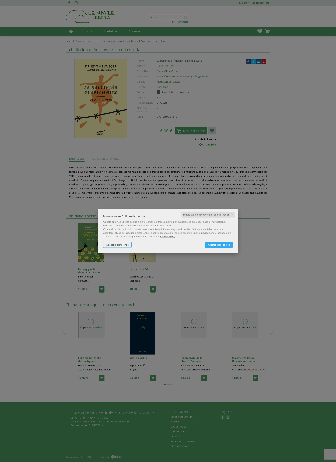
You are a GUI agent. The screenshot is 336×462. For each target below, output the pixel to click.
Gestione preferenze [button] (117, 244)
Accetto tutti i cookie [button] (219, 244)
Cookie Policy (167, 236)
